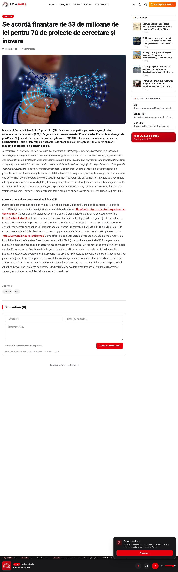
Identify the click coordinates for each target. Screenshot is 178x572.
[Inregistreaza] (138, 566)
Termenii (49, 351)
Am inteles (144, 553)
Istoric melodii (101, 4)
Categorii (64, 4)
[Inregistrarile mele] (147, 566)
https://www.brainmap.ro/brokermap (23, 235)
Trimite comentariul (109, 345)
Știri (16, 291)
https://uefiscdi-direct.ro (16, 218)
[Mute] (162, 566)
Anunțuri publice (164, 4)
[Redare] (155, 566)
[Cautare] (145, 4)
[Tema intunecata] (140, 4)
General (8, 16)
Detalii (154, 547)
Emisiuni (77, 4)
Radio (52, 4)
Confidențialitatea (37, 351)
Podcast (88, 4)
